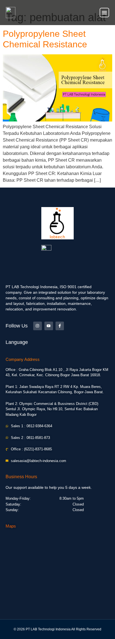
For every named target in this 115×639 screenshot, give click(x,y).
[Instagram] (37, 326)
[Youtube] (48, 326)
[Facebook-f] (60, 326)
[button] (104, 12)
